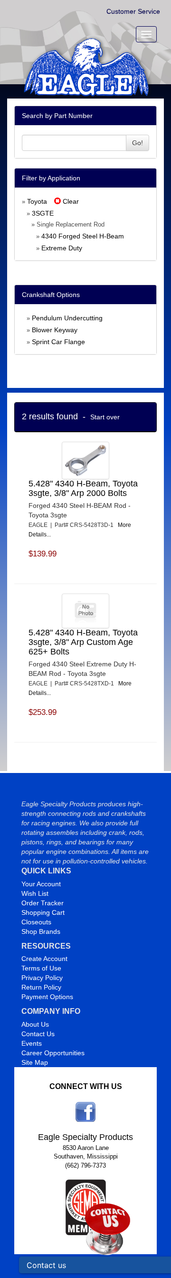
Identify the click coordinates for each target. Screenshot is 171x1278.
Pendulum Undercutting (67, 318)
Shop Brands (40, 931)
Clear (70, 201)
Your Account (41, 884)
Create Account (44, 958)
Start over (105, 417)
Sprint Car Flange (58, 342)
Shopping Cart (43, 912)
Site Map (34, 1062)
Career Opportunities (53, 1053)
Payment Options (47, 997)
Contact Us (38, 1034)
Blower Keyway (54, 330)
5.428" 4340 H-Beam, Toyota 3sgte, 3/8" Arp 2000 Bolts (83, 488)
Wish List (34, 893)
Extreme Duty (61, 248)
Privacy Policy (42, 977)
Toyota (37, 201)
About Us (35, 1024)
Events (31, 1043)
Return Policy (41, 987)
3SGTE (43, 213)
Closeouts (36, 922)
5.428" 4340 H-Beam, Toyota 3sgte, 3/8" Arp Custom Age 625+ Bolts (83, 642)
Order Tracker (42, 903)
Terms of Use (41, 968)
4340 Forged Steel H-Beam (82, 236)
